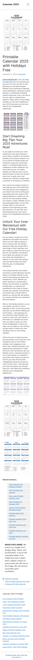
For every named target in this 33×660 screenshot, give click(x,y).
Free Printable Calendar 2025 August (16, 616)
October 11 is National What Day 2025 (16, 636)
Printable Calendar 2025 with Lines (17, 520)
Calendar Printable (11, 579)
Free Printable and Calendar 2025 (15, 503)
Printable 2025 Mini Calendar (15, 584)
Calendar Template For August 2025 (15, 644)
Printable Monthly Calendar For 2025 (18, 538)
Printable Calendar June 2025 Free (17, 526)
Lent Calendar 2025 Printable (13, 599)
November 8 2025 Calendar (12, 608)
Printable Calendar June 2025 (17, 532)
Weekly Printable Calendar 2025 (14, 630)
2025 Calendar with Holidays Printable (16, 486)
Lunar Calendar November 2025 (14, 605)
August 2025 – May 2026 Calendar (15, 647)
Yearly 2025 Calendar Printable (14, 602)
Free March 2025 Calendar (12, 619)
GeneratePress (16, 657)
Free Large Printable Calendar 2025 (16, 497)
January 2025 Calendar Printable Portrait (17, 509)
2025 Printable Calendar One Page (17, 581)
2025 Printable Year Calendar (16, 491)
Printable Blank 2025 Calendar (16, 515)
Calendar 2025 (11, 4)
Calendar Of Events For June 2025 (15, 627)
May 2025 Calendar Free (11, 633)
